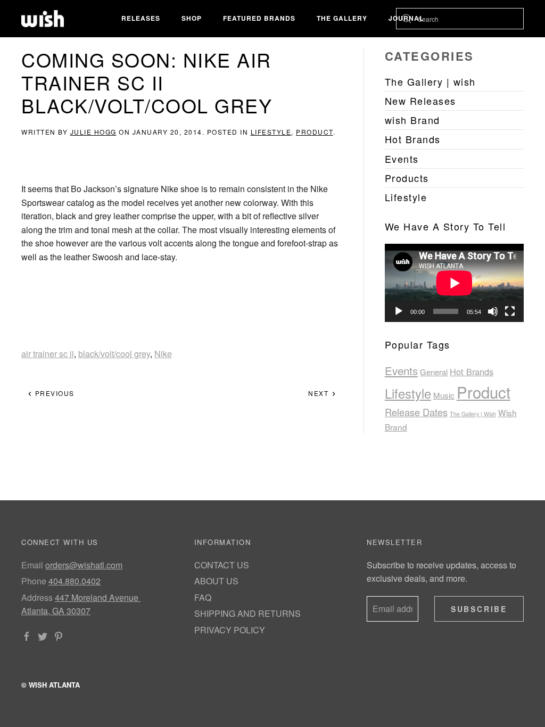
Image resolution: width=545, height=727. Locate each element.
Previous (53, 393)
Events (401, 370)
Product (314, 131)
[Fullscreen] (510, 311)
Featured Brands (259, 18)
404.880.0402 (74, 581)
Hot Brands (471, 371)
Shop (191, 18)
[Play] (398, 311)
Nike (163, 354)
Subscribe (479, 609)
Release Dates (416, 412)
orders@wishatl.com (83, 565)
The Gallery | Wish (473, 414)
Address (37, 597)
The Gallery (342, 18)
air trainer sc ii (47, 354)
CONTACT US (221, 565)
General (434, 371)
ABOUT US (216, 581)
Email (32, 565)
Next (319, 393)
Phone (33, 581)
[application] (454, 283)
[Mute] (493, 311)
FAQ (202, 597)
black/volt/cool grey (114, 354)
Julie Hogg (93, 131)
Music (444, 395)
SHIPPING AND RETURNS (247, 613)
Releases (140, 18)
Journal (406, 18)
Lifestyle (271, 131)
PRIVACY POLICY (229, 630)
